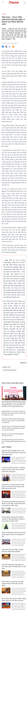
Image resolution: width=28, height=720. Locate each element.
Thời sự (4, 14)
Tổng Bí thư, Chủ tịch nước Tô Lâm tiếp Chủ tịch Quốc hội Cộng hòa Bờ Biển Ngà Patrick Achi (13, 486)
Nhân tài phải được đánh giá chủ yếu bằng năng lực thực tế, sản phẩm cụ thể (13, 534)
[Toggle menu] (3, 2)
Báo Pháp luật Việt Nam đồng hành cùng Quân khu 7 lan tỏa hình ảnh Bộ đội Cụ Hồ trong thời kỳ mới (14, 404)
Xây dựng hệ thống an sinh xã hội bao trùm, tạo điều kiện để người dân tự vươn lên (13, 441)
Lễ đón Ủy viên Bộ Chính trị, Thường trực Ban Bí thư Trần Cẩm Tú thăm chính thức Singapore (13, 469)
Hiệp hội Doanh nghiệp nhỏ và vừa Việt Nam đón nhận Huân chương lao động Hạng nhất (14, 452)
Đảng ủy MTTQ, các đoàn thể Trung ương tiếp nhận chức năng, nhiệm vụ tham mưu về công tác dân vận (14, 413)
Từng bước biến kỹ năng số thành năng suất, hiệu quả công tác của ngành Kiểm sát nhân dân (13, 420)
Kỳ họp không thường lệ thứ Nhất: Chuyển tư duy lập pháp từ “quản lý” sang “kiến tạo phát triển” (13, 519)
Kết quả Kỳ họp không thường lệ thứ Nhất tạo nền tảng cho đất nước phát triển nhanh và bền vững (13, 503)
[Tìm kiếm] (25, 2)
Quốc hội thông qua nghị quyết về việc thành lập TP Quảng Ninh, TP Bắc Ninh (14, 566)
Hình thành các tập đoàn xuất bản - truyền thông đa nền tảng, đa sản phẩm (13, 583)
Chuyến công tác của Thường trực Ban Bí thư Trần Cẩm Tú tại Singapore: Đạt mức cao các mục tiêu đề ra (13, 428)
